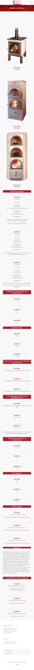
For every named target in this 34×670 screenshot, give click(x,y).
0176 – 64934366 (11, 641)
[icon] (17, 664)
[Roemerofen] (17, 2)
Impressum (9, 650)
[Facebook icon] (16, 664)
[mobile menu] (32, 2)
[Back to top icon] (30, 666)
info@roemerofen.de (12, 643)
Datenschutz (9, 653)
